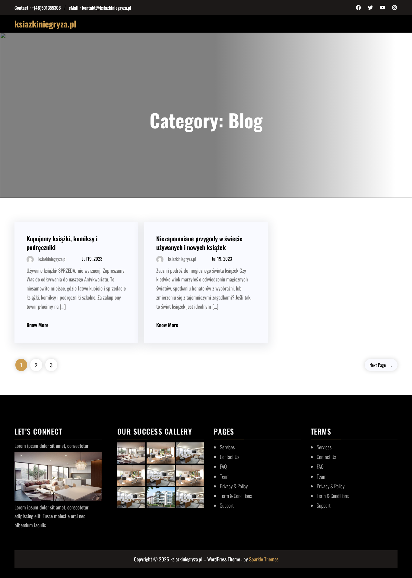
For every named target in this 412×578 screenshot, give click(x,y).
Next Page (381, 364)
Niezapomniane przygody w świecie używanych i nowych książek (199, 243)
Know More (38, 325)
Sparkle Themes (263, 559)
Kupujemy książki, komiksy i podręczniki (62, 243)
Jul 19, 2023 (92, 258)
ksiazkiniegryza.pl (45, 24)
